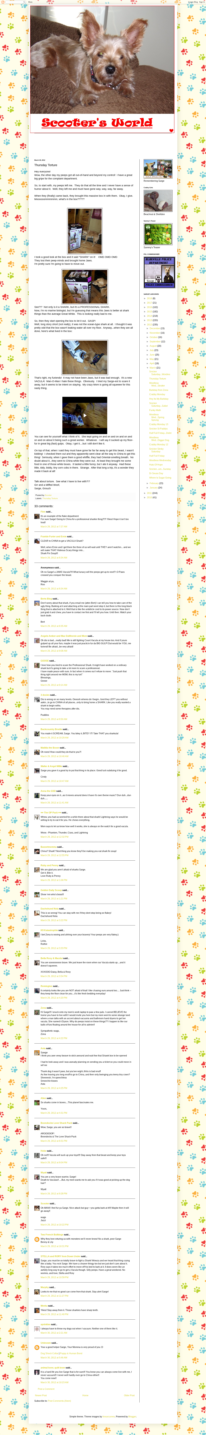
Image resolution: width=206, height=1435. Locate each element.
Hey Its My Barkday (158, 399)
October (154, 337)
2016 (150, 307)
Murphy (45, 1287)
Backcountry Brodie (51, 729)
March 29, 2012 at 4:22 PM (54, 1038)
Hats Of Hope (156, 464)
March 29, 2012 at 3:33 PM (54, 948)
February (154, 483)
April (152, 363)
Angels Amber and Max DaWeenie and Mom (64, 636)
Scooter (45, 1203)
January (154, 487)
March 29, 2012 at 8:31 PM (54, 1141)
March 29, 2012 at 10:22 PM (54, 1224)
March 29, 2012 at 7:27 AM (54, 526)
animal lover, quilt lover (53, 1368)
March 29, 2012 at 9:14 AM (54, 685)
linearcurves (109, 1416)
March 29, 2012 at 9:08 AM (54, 651)
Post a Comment (46, 1389)
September (155, 341)
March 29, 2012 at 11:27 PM (54, 1296)
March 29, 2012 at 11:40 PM (54, 1314)
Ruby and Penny (49, 865)
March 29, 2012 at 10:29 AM (54, 737)
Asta (43, 1048)
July (152, 350)
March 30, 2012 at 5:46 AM (54, 1357)
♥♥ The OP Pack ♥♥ (51, 812)
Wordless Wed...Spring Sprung (156, 417)
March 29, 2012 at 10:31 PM (54, 1246)
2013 (150, 320)
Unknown (46, 1343)
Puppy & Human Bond (71, 1353)
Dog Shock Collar (50, 1353)
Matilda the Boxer (50, 748)
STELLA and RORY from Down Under (60, 1256)
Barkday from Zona (158, 390)
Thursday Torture (50, 498)
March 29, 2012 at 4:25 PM (54, 1088)
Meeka (44, 1306)
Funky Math (155, 410)
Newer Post (41, 1395)
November (155, 333)
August (153, 346)
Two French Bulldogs (52, 1234)
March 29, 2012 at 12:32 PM (54, 837)
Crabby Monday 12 (158, 444)
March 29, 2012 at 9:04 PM (54, 1162)
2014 (150, 316)
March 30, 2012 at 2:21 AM (54, 1333)
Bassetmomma (49, 847)
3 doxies (45, 695)
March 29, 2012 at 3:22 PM (54, 920)
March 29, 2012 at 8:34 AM (54, 557)
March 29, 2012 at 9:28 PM (54, 1193)
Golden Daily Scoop (51, 890)
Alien (43, 1098)
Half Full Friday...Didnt (160, 433)
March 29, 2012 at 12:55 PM (54, 855)
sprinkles (45, 1324)
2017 (150, 303)
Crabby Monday (157, 394)
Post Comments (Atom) (59, 1401)
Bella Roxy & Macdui (52, 958)
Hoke (43, 1151)
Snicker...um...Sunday (160, 469)
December (155, 328)
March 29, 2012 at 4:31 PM (54, 1113)
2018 (150, 298)
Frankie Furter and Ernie (53, 536)
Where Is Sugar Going (160, 478)
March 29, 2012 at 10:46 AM (54, 756)
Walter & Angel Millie (51, 766)
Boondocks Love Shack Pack (56, 1123)
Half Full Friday (157, 456)
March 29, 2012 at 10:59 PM (54, 1277)
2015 (150, 311)
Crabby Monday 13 (158, 424)
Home (85, 1395)
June (152, 355)
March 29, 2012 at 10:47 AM (54, 781)
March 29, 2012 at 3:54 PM (54, 976)
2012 (150, 324)
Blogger (132, 1416)
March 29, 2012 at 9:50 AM (54, 719)
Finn (43, 512)
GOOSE (45, 661)
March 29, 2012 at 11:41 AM (54, 802)
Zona (43, 1008)
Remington (46, 986)
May (152, 359)
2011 (149, 493)
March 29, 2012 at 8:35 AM (54, 626)
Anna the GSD (48, 791)
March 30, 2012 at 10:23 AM (54, 1382)
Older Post (129, 1395)
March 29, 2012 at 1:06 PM (54, 880)
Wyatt (44, 1172)
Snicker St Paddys (158, 428)
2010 (150, 497)
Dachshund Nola (50, 909)
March (153, 368)
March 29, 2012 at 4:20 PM (54, 998)
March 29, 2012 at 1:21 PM (54, 898)
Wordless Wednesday (160, 460)
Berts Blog (46, 599)
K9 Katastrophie (49, 930)
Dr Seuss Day (156, 473)
